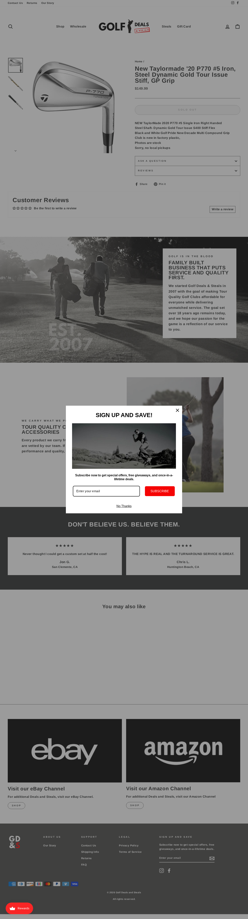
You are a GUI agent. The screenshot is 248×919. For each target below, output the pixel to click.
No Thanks (124, 506)
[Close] (177, 410)
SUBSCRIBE (160, 491)
